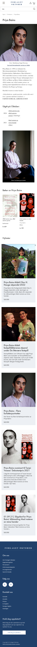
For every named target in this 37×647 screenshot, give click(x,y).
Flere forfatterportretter (18, 180)
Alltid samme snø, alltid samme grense (14, 113)
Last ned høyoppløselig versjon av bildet (18, 65)
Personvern (6, 565)
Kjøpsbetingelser (8, 562)
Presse (5, 601)
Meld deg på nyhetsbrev (14, 632)
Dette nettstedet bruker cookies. (11, 644)
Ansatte (5, 599)
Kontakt (5, 596)
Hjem (4, 14)
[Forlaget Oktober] (5, 584)
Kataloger (5, 608)
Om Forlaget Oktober (9, 560)
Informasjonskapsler (9, 567)
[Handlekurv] (34, 3)
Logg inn (30, 3)
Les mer (6, 299)
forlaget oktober (17, 3)
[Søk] (34, 9)
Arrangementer (7, 569)
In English (6, 604)
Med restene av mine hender (25, 219)
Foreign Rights (7, 606)
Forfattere (9, 14)
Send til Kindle (7, 572)
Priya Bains (23, 223)
